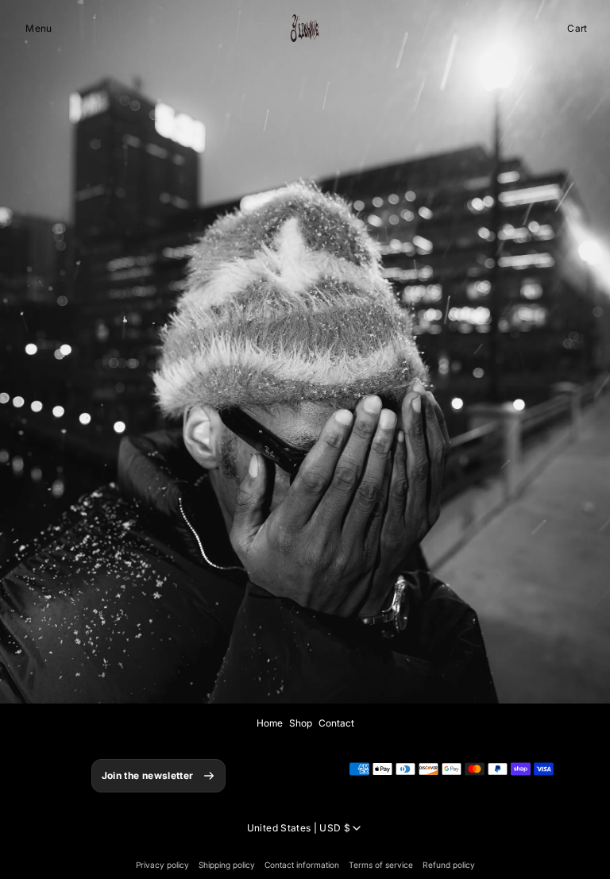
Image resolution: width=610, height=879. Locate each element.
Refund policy (449, 864)
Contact (336, 723)
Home (270, 723)
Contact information (301, 864)
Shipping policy (227, 864)
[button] (38, 28)
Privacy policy (162, 864)
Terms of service (381, 864)
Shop (300, 723)
